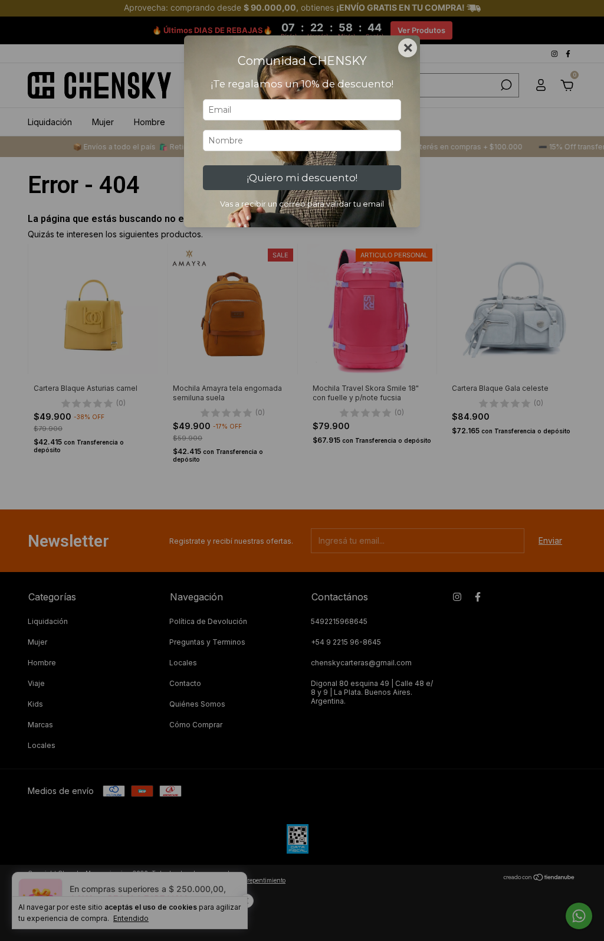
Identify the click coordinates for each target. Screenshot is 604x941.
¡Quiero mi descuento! (302, 178)
